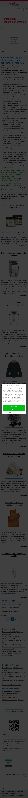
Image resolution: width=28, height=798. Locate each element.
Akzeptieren (14, 406)
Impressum (20, 412)
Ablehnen (14, 409)
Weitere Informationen (10, 412)
